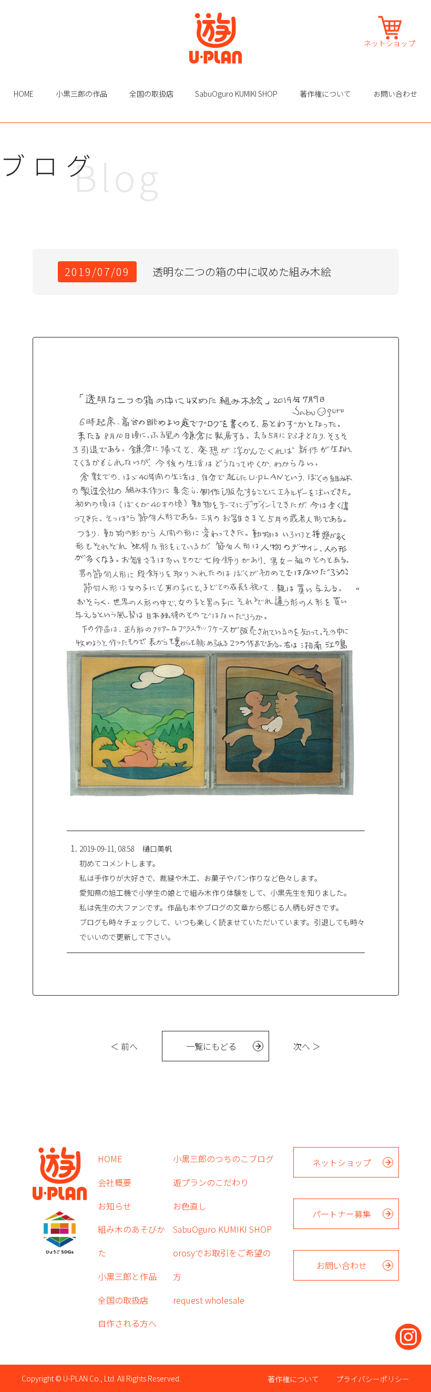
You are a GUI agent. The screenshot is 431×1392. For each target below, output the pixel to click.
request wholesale (208, 1300)
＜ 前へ (124, 1046)
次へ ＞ (307, 1046)
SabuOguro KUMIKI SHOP (236, 93)
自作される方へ (127, 1323)
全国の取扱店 (151, 93)
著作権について (325, 93)
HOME (24, 93)
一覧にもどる (211, 1046)
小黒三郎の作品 (81, 93)
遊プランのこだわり (211, 1182)
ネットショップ (389, 42)
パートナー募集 (341, 1213)
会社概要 (114, 1182)
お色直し (190, 1206)
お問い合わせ (395, 93)
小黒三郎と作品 (127, 1276)
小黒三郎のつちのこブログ (223, 1158)
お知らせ (114, 1206)
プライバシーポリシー (372, 1379)
